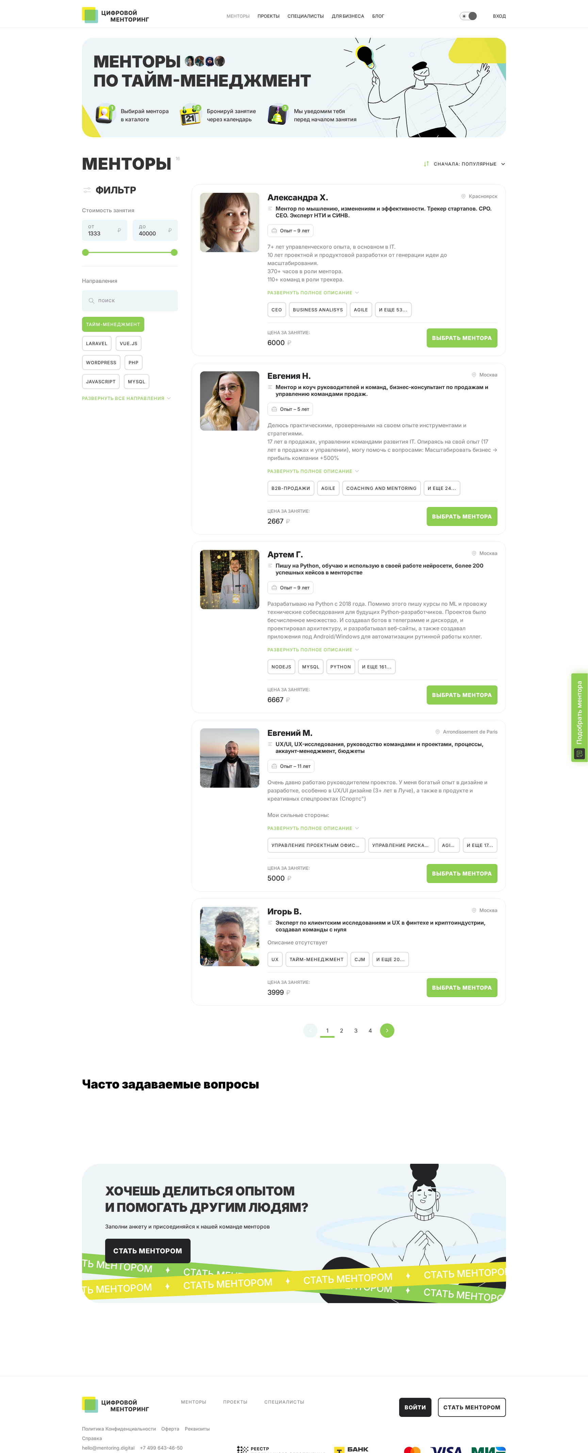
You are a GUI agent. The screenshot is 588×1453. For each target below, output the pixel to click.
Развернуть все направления (123, 398)
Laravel (97, 343)
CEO (277, 309)
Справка (92, 1438)
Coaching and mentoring (381, 488)
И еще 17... (480, 845)
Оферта (170, 1429)
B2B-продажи (291, 488)
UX (275, 959)
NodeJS (281, 666)
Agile (361, 309)
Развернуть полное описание (310, 292)
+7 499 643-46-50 (161, 1448)
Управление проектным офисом (318, 845)
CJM (360, 959)
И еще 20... (390, 959)
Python (340, 666)
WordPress (101, 362)
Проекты (268, 16)
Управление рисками (402, 845)
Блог (378, 16)
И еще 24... (442, 488)
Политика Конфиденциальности (119, 1429)
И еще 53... (393, 309)
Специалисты (306, 16)
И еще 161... (377, 666)
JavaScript (101, 381)
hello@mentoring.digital (108, 1448)
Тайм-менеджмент (113, 324)
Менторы (238, 16)
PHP (133, 362)
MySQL (136, 381)
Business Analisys (318, 309)
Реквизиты (197, 1429)
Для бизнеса (348, 16)
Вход (499, 16)
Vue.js (128, 343)
